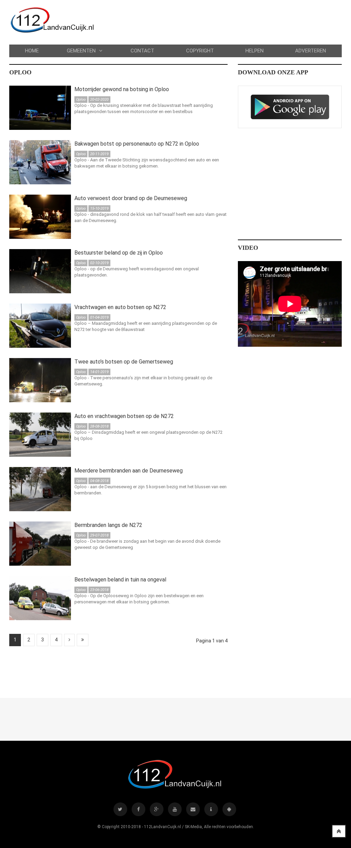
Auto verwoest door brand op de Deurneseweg (130, 198)
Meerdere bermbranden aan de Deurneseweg (128, 470)
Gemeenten (81, 51)
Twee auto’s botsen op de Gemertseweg (123, 361)
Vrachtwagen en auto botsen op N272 (120, 307)
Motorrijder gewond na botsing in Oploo (121, 89)
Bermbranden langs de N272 (108, 525)
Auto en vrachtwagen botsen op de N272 (124, 416)
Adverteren (310, 51)
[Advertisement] (134, 670)
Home (32, 51)
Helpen (254, 51)
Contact (142, 51)
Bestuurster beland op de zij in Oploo (118, 252)
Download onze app (273, 72)
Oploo (20, 72)
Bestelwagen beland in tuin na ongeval (120, 579)
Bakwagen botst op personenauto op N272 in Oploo (136, 143)
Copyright (200, 51)
